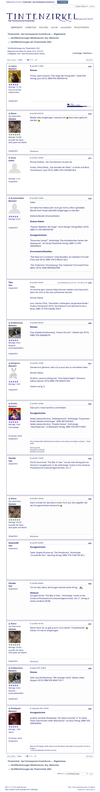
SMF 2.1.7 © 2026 (10, 787)
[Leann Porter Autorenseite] (9, 98)
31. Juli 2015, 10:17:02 (36, 623)
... (34, 60)
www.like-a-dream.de (37, 452)
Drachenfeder (17, 198)
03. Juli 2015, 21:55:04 (36, 198)
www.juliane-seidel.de (37, 450)
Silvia (13, 157)
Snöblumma (17, 322)
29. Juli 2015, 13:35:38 (36, 458)
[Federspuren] (9, 225)
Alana (13, 113)
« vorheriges (77, 53)
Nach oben (11, 756)
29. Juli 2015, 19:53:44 (36, 498)
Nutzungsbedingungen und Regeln (84, 787)
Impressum (81, 789)
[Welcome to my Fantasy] (9, 433)
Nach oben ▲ (90, 789)
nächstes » (87, 53)
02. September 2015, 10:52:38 (39, 708)
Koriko (14, 403)
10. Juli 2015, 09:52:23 (36, 323)
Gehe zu (60, 773)
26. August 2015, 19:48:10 (38, 668)
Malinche (53, 38)
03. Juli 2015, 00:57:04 (36, 113)
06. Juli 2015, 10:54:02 (36, 282)
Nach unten (11, 60)
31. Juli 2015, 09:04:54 (36, 583)
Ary (46, 38)
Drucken (89, 60)
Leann (14, 66)
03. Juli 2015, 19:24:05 (36, 158)
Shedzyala (16, 708)
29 (36, 60)
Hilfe (69, 787)
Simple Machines (21, 787)
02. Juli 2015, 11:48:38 (36, 66)
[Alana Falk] (9, 148)
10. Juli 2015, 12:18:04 (36, 363)
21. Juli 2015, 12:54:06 (36, 403)
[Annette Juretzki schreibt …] (9, 735)
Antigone (15, 363)
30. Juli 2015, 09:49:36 (36, 543)
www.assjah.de (35, 448)
